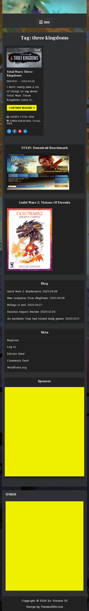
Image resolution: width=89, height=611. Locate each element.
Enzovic (12, 81)
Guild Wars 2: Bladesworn (24, 291)
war (9, 123)
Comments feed (18, 361)
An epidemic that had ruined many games (35, 319)
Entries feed (15, 354)
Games (14, 117)
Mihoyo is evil (16, 305)
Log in (11, 347)
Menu (47, 22)
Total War (27, 117)
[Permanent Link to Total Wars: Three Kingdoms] (24, 58)
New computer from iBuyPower (27, 298)
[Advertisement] (44, 431)
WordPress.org (16, 367)
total (36, 121)
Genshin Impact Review (23, 312)
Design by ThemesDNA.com (44, 607)
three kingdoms (20, 121)
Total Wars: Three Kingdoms (20, 73)
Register (13, 340)
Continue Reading (23, 108)
